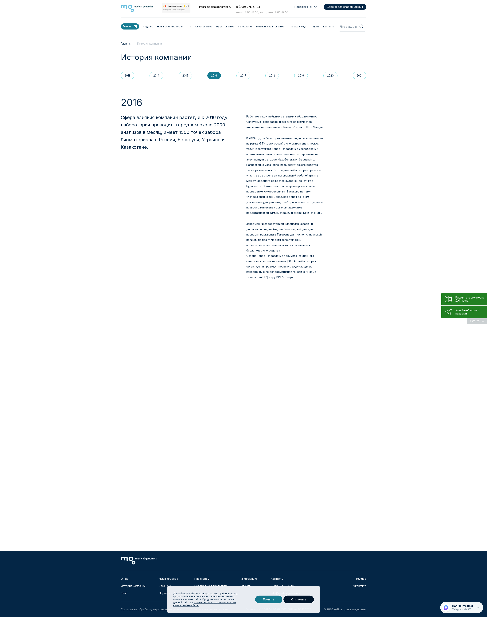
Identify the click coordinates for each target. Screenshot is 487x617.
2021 (359, 75)
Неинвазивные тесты (170, 26)
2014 (156, 75)
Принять (269, 599)
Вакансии (165, 585)
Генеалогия (245, 26)
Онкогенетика (203, 26)
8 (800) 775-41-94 (248, 6)
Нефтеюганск (303, 6)
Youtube (361, 578)
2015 (185, 75)
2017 (243, 75)
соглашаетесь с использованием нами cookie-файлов (204, 604)
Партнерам (201, 578)
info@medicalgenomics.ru (215, 6)
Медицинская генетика (270, 26)
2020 (330, 75)
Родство (148, 26)
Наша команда (168, 578)
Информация (249, 578)
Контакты (328, 26)
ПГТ (189, 26)
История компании (133, 585)
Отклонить (298, 599)
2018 (272, 75)
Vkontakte (359, 585)
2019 (301, 75)
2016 (214, 75)
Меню (127, 26)
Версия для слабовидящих (345, 6)
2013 (127, 75)
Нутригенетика (225, 26)
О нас (124, 578)
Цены (316, 26)
